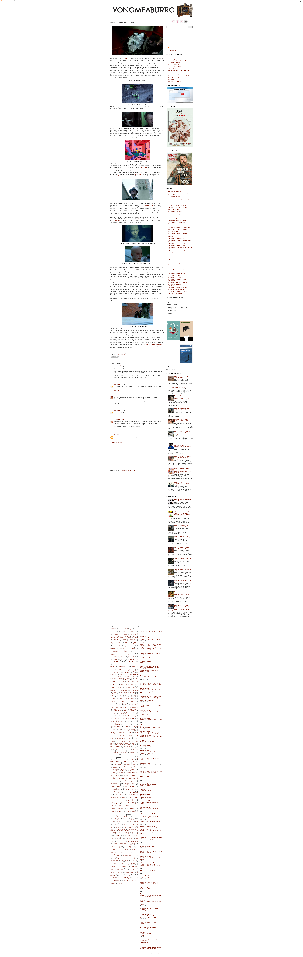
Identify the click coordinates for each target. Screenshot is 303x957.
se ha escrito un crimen (126, 810)
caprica (116, 656)
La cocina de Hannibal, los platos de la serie (182, 581)
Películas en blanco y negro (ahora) (179, 245)
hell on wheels (130, 712)
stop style (121, 829)
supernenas (121, 833)
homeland (135, 717)
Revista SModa (172, 68)
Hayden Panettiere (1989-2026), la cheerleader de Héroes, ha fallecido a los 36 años (182, 470)
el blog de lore (144, 750)
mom (115, 759)
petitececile (118, 366)
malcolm (133, 743)
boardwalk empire (126, 647)
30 (131, 628)
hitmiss (128, 717)
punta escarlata (120, 794)
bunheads (117, 653)
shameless (117, 816)
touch (122, 864)
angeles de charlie (122, 636)
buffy (136, 651)
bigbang (135, 644)
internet (117, 724)
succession (126, 832)
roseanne (120, 805)
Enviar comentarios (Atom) (128, 470)
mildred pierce (114, 754)
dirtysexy (135, 681)
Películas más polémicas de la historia (180, 247)
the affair (116, 837)
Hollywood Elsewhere (146, 661)
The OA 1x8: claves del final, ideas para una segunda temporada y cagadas (182, 397)
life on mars (117, 734)
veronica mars (116, 877)
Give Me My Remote (145, 688)
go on (126, 704)
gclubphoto (172, 50)
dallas (119, 676)
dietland (122, 681)
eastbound (127, 687)
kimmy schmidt (114, 730)
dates (134, 676)
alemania (124, 631)
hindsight (120, 717)
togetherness (113, 863)
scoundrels (121, 808)
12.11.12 (116, 379)
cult (116, 674)
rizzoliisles (114, 804)
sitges (132, 818)
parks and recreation (127, 777)
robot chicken (126, 803)
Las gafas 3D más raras (175, 217)
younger (112, 883)
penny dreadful (133, 778)
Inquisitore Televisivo (146, 856)
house (112, 720)
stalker (118, 827)
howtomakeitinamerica (116, 721)
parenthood (134, 775)
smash (112, 821)
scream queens (131, 808)
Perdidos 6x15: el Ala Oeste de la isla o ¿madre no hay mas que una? (182, 458)
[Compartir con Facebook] (116, 357)
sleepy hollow (121, 820)
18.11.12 (116, 405)
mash (134, 746)
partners (112, 778)
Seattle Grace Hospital (146, 921)
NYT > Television (145, 718)
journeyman (117, 727)
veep (130, 875)
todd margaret (130, 861)
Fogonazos (142, 789)
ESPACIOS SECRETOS (145, 807)
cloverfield (113, 663)
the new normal (128, 851)
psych (125, 792)
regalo (125, 799)
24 (119, 628)
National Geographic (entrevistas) (178, 76)
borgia (124, 650)
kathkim (126, 729)
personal (113, 783)
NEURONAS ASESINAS (145, 794)
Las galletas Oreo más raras (176, 218)
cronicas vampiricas (132, 671)
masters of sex (115, 748)
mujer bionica (115, 761)
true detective (118, 868)
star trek (128, 827)
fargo (132, 696)
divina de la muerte (120, 683)
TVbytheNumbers (144, 942)
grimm (123, 706)
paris (114, 777)
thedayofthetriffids (130, 858)
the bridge (129, 838)
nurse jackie (114, 770)
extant (112, 695)
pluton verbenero (130, 786)
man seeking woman (116, 744)
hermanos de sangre (128, 715)
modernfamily (134, 758)
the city (130, 840)
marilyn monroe (115, 746)
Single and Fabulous (146, 776)
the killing (119, 848)
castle (122, 656)
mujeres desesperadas (131, 761)
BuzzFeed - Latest (145, 731)
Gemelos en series (173, 209)
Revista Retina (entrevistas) (177, 57)
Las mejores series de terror (177, 220)
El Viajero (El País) (174, 62)
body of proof (123, 648)
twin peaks (131, 868)
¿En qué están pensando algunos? (149, 877)
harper (125, 709)
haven (125, 710)
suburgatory (116, 832)
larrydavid (131, 730)
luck (118, 741)
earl (119, 687)
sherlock (126, 816)
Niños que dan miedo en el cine (177, 233)
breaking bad (125, 651)
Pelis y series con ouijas (176, 254)
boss (130, 650)
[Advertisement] (137, 455)
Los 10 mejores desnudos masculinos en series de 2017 (183, 548)
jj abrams (135, 726)
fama (118, 696)
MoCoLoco (142, 932)
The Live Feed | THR (146, 945)
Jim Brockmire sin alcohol (147, 846)
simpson (135, 816)
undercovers (131, 871)
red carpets (133, 797)
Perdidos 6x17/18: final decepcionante (181, 377)
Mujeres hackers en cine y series (178, 229)
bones (133, 648)
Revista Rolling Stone (174, 66)
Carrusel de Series (145, 850)
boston (136, 650)
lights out (122, 735)
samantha (119, 807)
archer (133, 636)
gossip (116, 706)
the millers (116, 851)
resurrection (113, 800)
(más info (138, 174)
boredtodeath (114, 650)
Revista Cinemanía (173, 64)
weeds (136, 879)
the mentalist (124, 849)
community (117, 664)
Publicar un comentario (119, 442)
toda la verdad (117, 861)
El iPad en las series (174, 203)
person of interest (129, 781)
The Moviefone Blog (145, 914)
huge (128, 721)
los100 (136, 738)
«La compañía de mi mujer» (147, 746)
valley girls (122, 875)
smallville (132, 820)
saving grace (130, 807)
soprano (135, 823)
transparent (113, 866)
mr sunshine (122, 759)
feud (120, 698)
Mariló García (118, 384)
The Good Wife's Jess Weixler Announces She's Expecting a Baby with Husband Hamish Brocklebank (150, 866)
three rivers (134, 860)
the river (116, 855)
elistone (118, 689)
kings (123, 730)
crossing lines (118, 672)
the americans (128, 837)
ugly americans (121, 869)
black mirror (130, 645)
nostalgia (115, 769)
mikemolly (132, 752)
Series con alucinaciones (175, 275)
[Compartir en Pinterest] (118, 357)
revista (130, 801)
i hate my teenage (115, 723)
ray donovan (114, 797)
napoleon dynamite (123, 766)
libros (129, 732)
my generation (119, 764)
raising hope (125, 796)
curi (121, 674)
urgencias (121, 874)
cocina (123, 663)
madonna (119, 743)
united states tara (116, 872)
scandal (112, 808)
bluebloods (113, 647)
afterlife (123, 630)
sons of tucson (126, 823)
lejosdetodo (121, 732)
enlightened (127, 689)
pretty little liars (131, 789)
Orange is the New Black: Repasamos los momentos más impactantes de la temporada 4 (150, 903)
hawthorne (112, 712)
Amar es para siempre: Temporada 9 (150, 823)
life (136, 732)
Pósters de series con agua (176, 261)
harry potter (134, 709)
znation (121, 883)
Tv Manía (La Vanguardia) (175, 74)
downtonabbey (130, 686)
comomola (122, 666)
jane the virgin (115, 726)
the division (123, 843)
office (123, 770)
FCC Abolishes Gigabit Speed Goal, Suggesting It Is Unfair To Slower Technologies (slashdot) (150, 699)
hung (134, 721)
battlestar (113, 640)
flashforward (130, 698)
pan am (126, 775)
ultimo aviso (134, 869)
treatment (124, 866)
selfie (127, 811)
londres (129, 737)
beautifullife (129, 640)
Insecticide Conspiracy (146, 928)
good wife (135, 704)
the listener (113, 849)
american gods (114, 633)
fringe (118, 354)
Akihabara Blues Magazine (147, 724)
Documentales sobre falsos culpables (179, 200)
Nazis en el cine (173, 231)
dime (128, 681)
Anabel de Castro (119, 395)
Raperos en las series (174, 268)
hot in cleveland (128, 718)
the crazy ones (133, 841)
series (123, 354)
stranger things (124, 830)
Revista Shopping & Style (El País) (178, 70)
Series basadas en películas (176, 273)
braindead (115, 651)
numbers (133, 769)
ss (111, 827)
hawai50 (133, 710)
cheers (123, 658)
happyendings (134, 707)
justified (112, 729)
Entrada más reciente (117, 468)
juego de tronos (129, 727)
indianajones (127, 723)
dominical (113, 684)
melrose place (126, 749)
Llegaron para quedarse (146, 894)
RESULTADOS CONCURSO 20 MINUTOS (177, 387)
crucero (127, 672)
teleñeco (117, 835)
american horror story (131, 633)
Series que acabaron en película (177, 287)
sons (131, 821)
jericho (126, 726)
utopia (128, 874)
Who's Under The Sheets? (147, 741)
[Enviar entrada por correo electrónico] (125, 353)
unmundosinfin (129, 872)
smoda (118, 821)
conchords (135, 666)
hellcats (113, 713)
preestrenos (116, 789)
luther (124, 741)
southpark (135, 824)
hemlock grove (114, 715)
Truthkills (143, 704)
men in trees (121, 751)
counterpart (118, 669)
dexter (127, 679)
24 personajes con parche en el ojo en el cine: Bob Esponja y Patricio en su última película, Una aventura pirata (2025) (182, 514)
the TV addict (144, 770)
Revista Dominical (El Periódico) (178, 60)
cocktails (135, 663)
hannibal (123, 707)
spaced (115, 826)
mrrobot (132, 759)
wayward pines (126, 879)
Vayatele (142, 643)
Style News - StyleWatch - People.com (151, 863)
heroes (112, 717)
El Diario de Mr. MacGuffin (148, 870)
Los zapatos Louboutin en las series (179, 227)
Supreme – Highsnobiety (146, 783)
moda (112, 758)
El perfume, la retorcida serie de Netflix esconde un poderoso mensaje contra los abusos (182, 593)
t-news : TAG (143, 910)
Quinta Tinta (143, 881)
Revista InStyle (172, 72)
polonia (121, 788)
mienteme (123, 752)
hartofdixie (117, 710)
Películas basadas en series (176, 238)
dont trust (134, 684)
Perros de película (173, 256)
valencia (113, 875)
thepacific (124, 860)
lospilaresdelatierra (119, 740)
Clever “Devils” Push (146, 662)
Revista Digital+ (173, 59)
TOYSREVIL (142, 740)
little (115, 737)
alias (132, 631)
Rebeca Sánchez (144, 845)
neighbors (135, 766)
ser (137, 813)
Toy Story (131, 864)
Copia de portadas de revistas (177, 198)
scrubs (112, 810)
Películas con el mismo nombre (177, 243)
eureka (121, 693)
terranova (127, 835)
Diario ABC (171, 79)
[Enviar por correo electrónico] (112, 357)
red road (117, 799)
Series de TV (143, 900)
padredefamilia (114, 775)
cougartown (134, 668)
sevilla (135, 815)
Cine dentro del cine (174, 196)
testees (136, 835)
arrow (129, 637)
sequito (129, 813)
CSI (133, 672)
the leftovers (130, 848)
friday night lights (127, 701)
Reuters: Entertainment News (148, 826)
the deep (115, 843)
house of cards (127, 720)
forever (112, 700)
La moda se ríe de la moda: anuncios (179, 215)
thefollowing (114, 860)
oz (134, 774)
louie (130, 740)
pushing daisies (133, 794)
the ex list (113, 844)
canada (127, 654)
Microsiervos (143, 628)
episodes (135, 690)
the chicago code (120, 840)
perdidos (128, 780)
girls (112, 704)
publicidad (134, 792)
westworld (116, 880)
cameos (112, 655)
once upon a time (118, 772)
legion (112, 732)
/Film (141, 675)
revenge (122, 800)
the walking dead (132, 857)
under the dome (118, 871)
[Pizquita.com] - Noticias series (150, 821)
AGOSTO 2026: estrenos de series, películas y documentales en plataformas (182, 445)
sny (125, 821)
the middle (134, 849)
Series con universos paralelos (177, 282)
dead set (121, 678)
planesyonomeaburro (116, 786)
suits (133, 832)
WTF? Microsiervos (145, 745)
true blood (134, 866)
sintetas (117, 818)
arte (136, 637)
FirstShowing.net (145, 682)
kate (119, 729)
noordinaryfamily (133, 767)
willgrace (135, 880)
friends (112, 703)
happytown (116, 709)
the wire (117, 858)
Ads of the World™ (145, 801)
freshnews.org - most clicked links (150, 696)
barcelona (132, 639)
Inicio (139, 468)
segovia (112, 811)
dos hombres (117, 686)
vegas (136, 875)
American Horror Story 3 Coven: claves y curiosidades (183, 537)
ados (115, 630)
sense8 (122, 813)
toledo (121, 863)
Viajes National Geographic (176, 77)
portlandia (128, 788)
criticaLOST (130, 669)
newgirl (115, 767)
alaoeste (132, 630)
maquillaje (131, 744)
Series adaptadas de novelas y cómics (179, 270)
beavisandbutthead (115, 642)
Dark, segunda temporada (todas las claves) (181, 409)
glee (119, 704)
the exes (122, 844)
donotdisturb (124, 684)
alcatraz (113, 631)
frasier (112, 701)
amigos (116, 634)
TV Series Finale (145, 710)
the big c (119, 838)
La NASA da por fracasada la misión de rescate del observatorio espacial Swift (151, 631)
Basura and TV (144, 887)
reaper (123, 797)
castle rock (131, 656)
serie (114, 815)
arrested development (116, 637)
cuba (111, 674)
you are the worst (129, 882)
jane (134, 724)
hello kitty (122, 713)
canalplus (135, 654)
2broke (126, 628)
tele (136, 834)
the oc (130, 852)
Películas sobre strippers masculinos (179, 249)
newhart (124, 767)
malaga (126, 743)
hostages (116, 718)
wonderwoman (117, 882)
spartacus (123, 826)
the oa (122, 852)
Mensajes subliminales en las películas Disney (183, 500)
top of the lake (131, 863)
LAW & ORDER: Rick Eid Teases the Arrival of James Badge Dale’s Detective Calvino (150, 691)
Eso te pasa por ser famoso (148, 927)
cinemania (130, 661)
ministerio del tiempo (119, 756)
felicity (112, 698)
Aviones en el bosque (146, 790)
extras (119, 695)
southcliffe (117, 824)
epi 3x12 (139, 219)
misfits (132, 756)
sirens (125, 818)
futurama (131, 703)
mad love (131, 741)
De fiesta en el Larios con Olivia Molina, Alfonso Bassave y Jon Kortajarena (182, 421)
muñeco (126, 763)
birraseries (117, 645)
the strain (121, 857)
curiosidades (131, 674)
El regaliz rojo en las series (177, 205)
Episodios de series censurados (177, 207)
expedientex (130, 693)
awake (124, 639)
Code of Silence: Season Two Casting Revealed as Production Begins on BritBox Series (151, 713)
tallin (129, 833)
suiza (112, 833)
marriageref (127, 746)
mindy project (134, 754)
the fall (130, 844)
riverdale (131, 802)
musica (135, 763)
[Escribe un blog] (113, 357)
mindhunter (124, 754)
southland (126, 824)
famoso (125, 696)
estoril (132, 692)
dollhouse (132, 683)
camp (122, 654)
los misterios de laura (123, 738)
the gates (119, 846)
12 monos (113, 628)
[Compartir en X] (115, 357)
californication (129, 653)
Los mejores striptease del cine (177, 225)
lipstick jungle (133, 735)
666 (137, 628)
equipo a (116, 692)
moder (125, 758)
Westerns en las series (175, 293)
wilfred (126, 880)
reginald (133, 799)
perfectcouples (114, 781)
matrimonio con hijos (131, 748)
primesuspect (117, 791)
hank (117, 707)
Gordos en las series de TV (176, 211)
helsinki (133, 713)
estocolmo (124, 692)
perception (117, 780)
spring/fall (132, 826)
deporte (119, 679)
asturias (116, 639)
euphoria (113, 693)
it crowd (127, 724)
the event (132, 843)
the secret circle (128, 855)
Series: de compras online (176, 289)
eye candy (127, 695)
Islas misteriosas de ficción (177, 213)
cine (116, 661)
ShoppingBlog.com (145, 763)
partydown (121, 778)
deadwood (129, 678)
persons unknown (129, 783)
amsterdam (124, 634)
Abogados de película (174, 191)
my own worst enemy (130, 764)
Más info (143, 167)
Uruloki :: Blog (144, 757)
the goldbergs (129, 846)
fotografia (130, 700)
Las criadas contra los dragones (149, 872)
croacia (112, 671)
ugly (111, 869)
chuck (122, 659)
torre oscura (114, 864)
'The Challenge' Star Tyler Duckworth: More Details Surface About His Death (149, 670)
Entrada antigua (159, 468)
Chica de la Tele (145, 876)
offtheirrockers (133, 770)
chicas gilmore (133, 658)
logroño (122, 737)
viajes (125, 877)
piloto (128, 785)
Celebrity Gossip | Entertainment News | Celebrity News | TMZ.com (150, 667)
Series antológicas (173, 271)
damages (127, 676)
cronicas (120, 671)
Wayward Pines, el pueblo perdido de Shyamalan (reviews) (182, 433)
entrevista (124, 690)
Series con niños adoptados (176, 277)
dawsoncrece (113, 678)
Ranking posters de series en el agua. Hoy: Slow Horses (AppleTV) (183, 484)
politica (113, 788)
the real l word (125, 854)
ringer (122, 802)
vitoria (136, 877)
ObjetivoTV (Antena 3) (174, 81)
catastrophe (113, 658)
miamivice (115, 752)
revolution (113, 802)
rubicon (128, 805)
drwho (112, 687)
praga (136, 788)
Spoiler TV (143, 636)
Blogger (158, 953)
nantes (112, 766)
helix (120, 712)
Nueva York (124, 769)
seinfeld (119, 811)
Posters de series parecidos (176, 263)
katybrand (133, 729)
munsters (117, 763)
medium (115, 749)
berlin (127, 642)
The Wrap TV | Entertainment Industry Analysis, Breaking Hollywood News (151, 948)
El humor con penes (173, 202)
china (115, 659)
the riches (135, 854)
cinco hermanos (133, 659)
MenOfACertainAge (133, 751)
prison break (129, 791)
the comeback (121, 841)
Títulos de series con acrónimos (177, 291)
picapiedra (113, 785)
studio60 (135, 830)
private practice (115, 792)
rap (134, 796)
